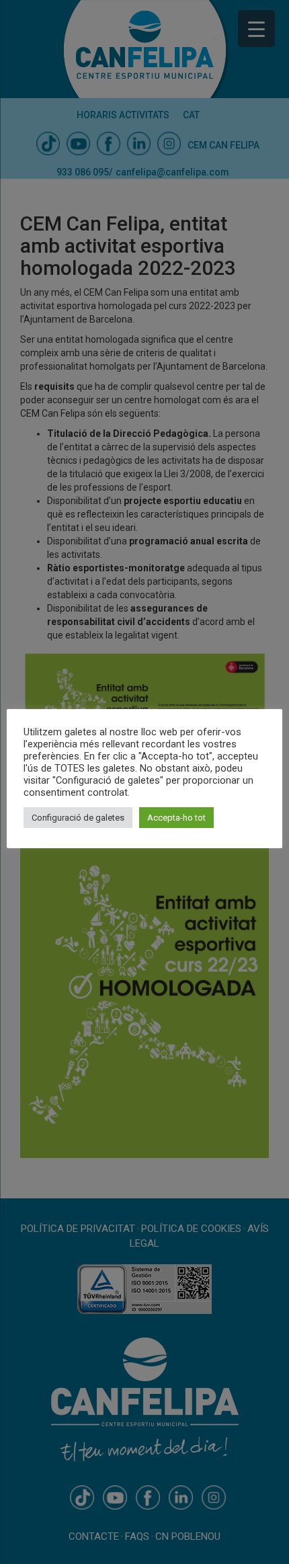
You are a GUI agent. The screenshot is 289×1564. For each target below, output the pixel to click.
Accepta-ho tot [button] (176, 818)
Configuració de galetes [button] (78, 818)
